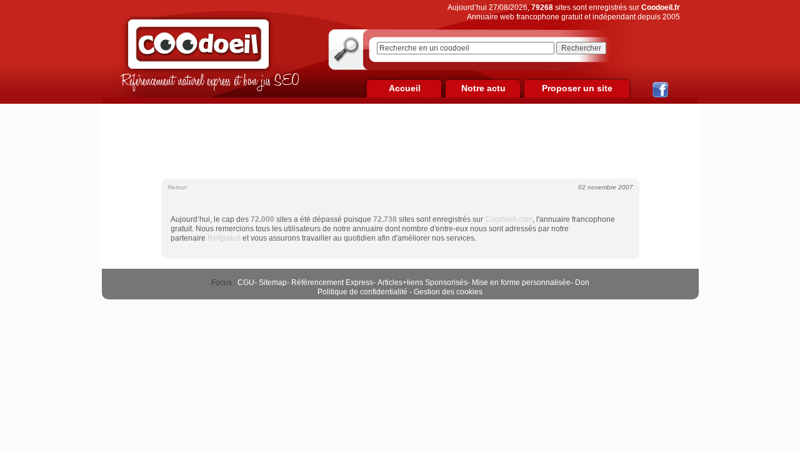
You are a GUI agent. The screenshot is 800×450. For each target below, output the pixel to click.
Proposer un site (577, 88)
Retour (177, 187)
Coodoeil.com (508, 219)
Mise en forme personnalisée (521, 282)
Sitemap (273, 282)
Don (582, 282)
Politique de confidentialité (363, 292)
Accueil (405, 88)
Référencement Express (332, 282)
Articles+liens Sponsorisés (423, 282)
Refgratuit (224, 238)
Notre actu (483, 88)
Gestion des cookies (448, 292)
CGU (246, 282)
